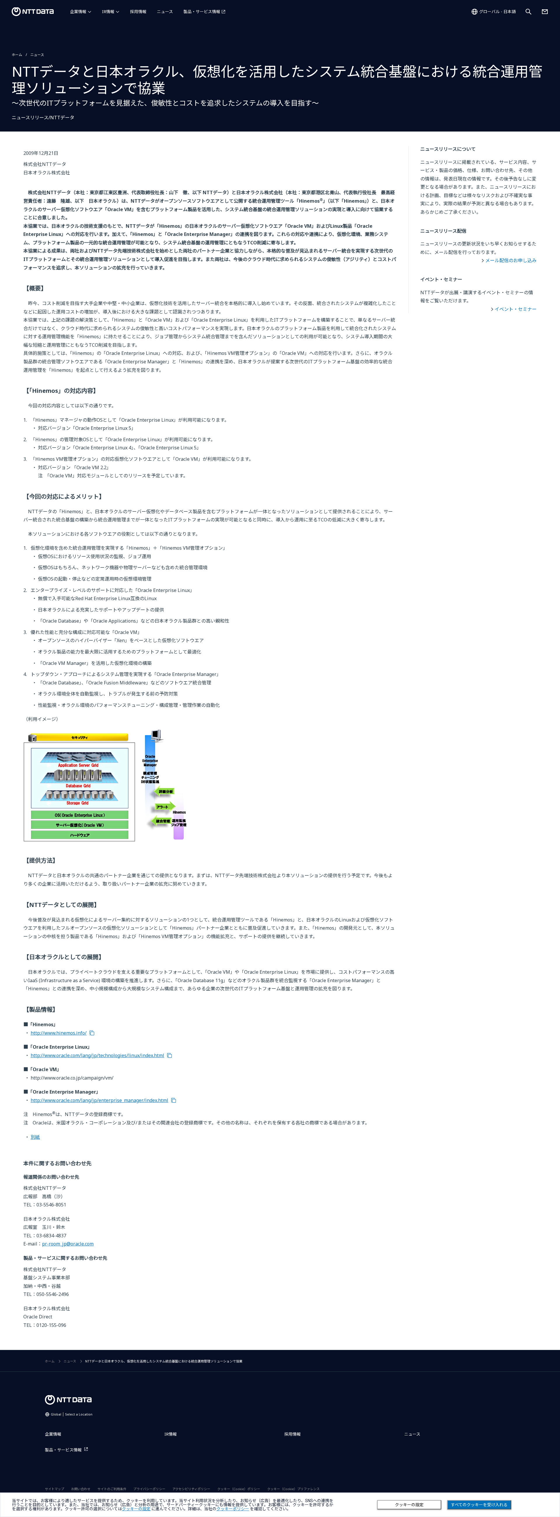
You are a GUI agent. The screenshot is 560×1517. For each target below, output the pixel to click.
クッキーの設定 (409, 1504)
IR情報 (108, 11)
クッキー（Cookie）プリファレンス (293, 1489)
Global (71, 1414)
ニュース (165, 11)
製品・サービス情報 (201, 11)
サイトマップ (54, 1489)
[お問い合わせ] (544, 11)
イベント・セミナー (516, 309)
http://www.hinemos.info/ (59, 1033)
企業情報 (78, 11)
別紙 (35, 1137)
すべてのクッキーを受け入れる (479, 1504)
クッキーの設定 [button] (136, 1509)
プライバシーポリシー (149, 1489)
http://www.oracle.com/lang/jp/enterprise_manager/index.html (99, 1100)
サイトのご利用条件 (111, 1489)
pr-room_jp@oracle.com (68, 1244)
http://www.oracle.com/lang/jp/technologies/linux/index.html (97, 1055)
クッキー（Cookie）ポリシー (238, 1489)
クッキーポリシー (232, 1509)
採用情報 (138, 11)
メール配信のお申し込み (511, 260)
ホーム (17, 54)
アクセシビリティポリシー (191, 1489)
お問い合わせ (80, 1489)
